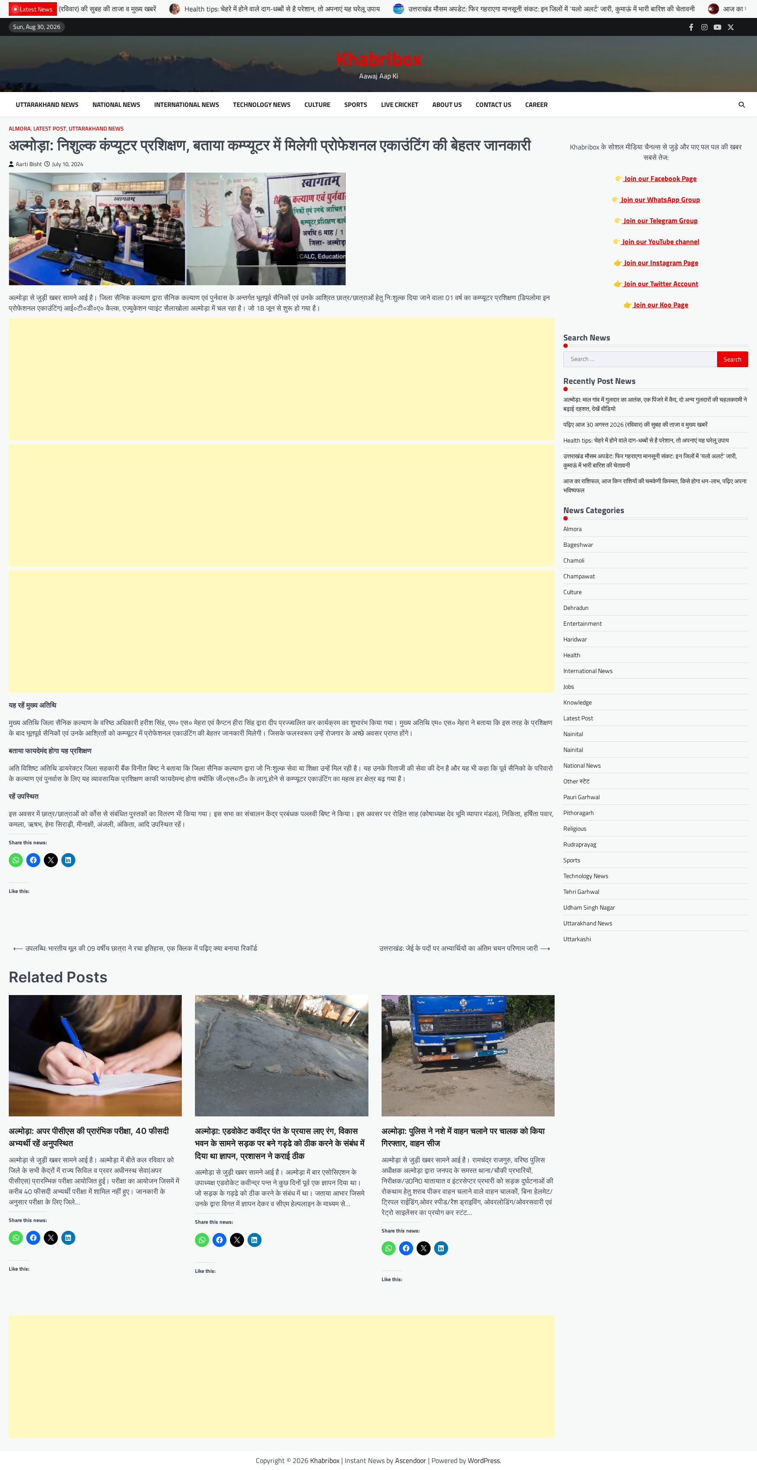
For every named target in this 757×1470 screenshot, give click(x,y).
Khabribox (379, 58)
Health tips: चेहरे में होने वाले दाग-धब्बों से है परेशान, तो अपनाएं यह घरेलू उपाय (216, 9)
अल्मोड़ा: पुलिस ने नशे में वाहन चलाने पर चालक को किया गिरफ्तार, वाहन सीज (463, 1137)
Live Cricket (399, 105)
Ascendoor (410, 1460)
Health (571, 654)
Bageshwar (578, 544)
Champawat (579, 576)
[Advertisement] (282, 379)
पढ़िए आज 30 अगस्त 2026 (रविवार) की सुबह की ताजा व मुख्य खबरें (635, 424)
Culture (317, 105)
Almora (20, 128)
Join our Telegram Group (660, 220)
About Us (447, 105)
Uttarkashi (577, 938)
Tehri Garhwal (581, 891)
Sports (355, 105)
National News (116, 105)
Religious (575, 828)
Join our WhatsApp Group (659, 199)
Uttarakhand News (47, 105)
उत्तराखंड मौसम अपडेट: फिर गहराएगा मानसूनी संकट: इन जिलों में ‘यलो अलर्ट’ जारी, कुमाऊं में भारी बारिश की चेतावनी (485, 9)
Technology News (261, 105)
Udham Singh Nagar (589, 907)
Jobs (568, 686)
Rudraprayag (579, 844)
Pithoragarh (578, 812)
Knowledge (577, 702)
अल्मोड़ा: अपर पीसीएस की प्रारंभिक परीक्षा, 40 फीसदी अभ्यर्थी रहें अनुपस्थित (89, 1137)
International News (186, 105)
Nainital (573, 733)
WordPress (484, 1460)
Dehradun (576, 607)
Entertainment (582, 623)
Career (536, 105)
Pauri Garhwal (581, 796)
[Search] (741, 104)
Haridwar (575, 639)
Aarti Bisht (29, 164)
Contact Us (493, 105)
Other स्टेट (576, 781)
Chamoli (573, 560)
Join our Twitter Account (660, 283)
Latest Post (49, 128)
